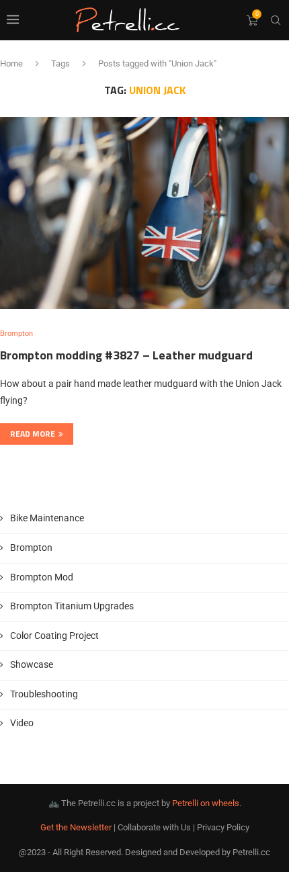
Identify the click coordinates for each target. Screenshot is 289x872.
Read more (32, 433)
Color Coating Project (54, 635)
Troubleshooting (44, 694)
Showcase (31, 664)
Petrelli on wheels (205, 803)
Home (11, 63)
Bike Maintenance (47, 518)
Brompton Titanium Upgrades (72, 606)
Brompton (31, 547)
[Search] (275, 20)
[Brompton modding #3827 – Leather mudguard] (144, 213)
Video (22, 722)
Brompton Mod (41, 577)
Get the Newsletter (76, 827)
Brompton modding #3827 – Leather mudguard (126, 355)
